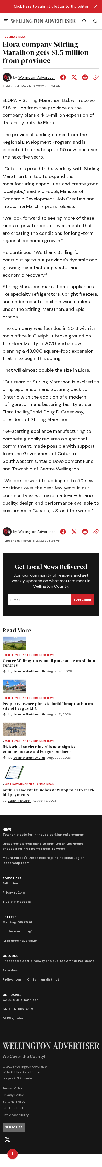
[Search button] (84, 21)
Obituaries (12, 995)
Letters (9, 917)
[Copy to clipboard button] (94, 77)
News (22, 37)
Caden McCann (19, 800)
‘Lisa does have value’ (20, 940)
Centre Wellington (18, 655)
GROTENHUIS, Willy (18, 1009)
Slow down (11, 970)
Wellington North (18, 784)
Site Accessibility (16, 1115)
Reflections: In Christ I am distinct (31, 979)
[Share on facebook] (64, 77)
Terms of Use (12, 1088)
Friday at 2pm (14, 892)
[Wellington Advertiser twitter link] (7, 1139)
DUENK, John (13, 1018)
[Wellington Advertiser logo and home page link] (43, 21)
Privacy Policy (13, 1095)
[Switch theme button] (95, 21)
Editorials (12, 878)
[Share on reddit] (85, 77)
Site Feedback (13, 1108)
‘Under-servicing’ (17, 931)
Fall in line (10, 883)
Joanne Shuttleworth (29, 671)
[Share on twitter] (74, 77)
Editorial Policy (14, 1102)
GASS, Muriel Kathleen (21, 1000)
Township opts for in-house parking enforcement (44, 834)
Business (11, 37)
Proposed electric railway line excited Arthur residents (48, 961)
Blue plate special (17, 902)
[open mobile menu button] (6, 21)
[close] (96, 6)
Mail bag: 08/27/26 (17, 922)
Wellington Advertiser (36, 77)
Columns (10, 956)
